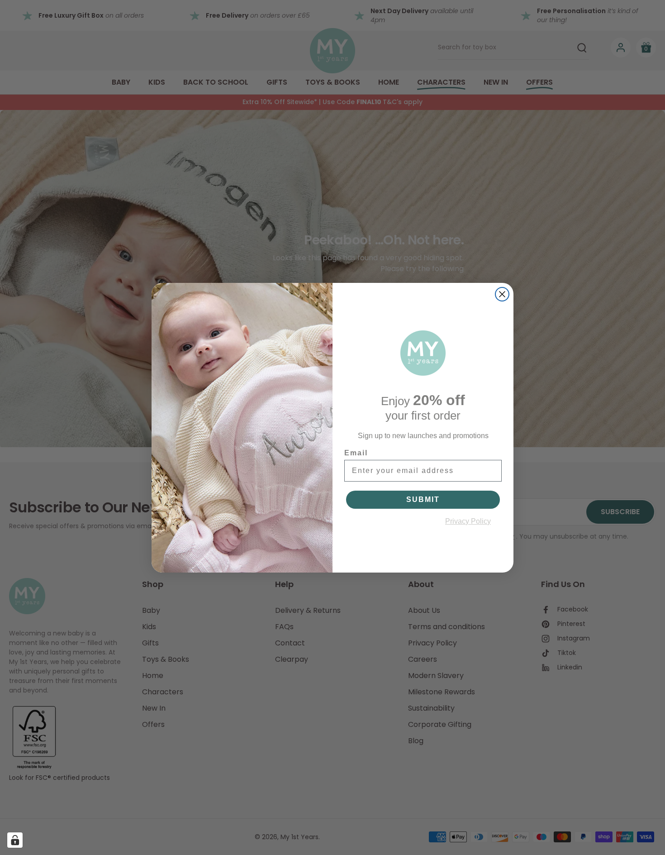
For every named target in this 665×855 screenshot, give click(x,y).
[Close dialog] (502, 294)
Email (356, 453)
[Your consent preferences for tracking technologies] (15, 840)
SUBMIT (423, 499)
